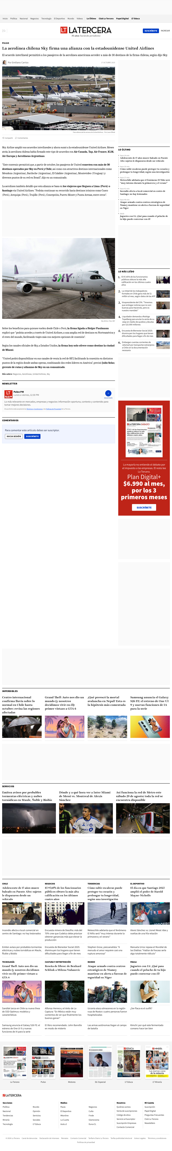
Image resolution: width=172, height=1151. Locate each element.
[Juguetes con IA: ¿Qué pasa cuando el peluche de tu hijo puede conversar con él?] (150, 992)
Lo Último (91, 18)
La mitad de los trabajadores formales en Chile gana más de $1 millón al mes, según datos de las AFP (138, 294)
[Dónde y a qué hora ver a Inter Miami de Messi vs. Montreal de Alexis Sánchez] (86, 818)
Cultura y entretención (58, 962)
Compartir (9, 138)
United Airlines (39, 374)
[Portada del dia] (144, 455)
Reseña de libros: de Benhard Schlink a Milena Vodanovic (63, 968)
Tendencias (94, 883)
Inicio (5, 18)
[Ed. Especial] (100, 1078)
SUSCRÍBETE (144, 507)
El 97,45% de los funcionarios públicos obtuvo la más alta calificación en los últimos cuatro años (136, 280)
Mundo (71, 18)
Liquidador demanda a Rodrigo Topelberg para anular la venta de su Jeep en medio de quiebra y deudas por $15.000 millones (138, 320)
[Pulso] (43, 1078)
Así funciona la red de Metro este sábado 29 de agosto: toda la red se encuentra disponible (139, 796)
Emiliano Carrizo (20, 62)
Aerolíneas (27, 374)
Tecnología (46, 18)
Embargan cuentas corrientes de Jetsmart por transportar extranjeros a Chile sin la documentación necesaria (138, 346)
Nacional (24, 18)
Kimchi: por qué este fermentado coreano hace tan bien (146, 1027)
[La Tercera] (15, 1078)
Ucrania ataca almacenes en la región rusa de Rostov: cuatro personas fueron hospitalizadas (107, 1011)
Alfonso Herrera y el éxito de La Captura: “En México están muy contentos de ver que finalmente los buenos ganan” (63, 1013)
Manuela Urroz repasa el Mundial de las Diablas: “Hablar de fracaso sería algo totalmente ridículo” (148, 950)
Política (13, 18)
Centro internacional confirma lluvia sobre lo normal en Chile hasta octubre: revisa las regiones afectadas (21, 705)
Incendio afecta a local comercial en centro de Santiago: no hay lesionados (142, 192)
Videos (80, 18)
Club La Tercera (106, 18)
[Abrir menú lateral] (4, 31)
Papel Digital (122, 18)
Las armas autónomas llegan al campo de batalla (107, 1027)
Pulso (5, 43)
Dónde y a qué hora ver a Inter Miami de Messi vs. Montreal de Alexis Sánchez (84, 796)
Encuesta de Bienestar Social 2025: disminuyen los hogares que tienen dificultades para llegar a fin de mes (137, 333)
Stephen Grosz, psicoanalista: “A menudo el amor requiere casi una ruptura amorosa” (105, 950)
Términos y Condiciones (34, 409)
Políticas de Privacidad (53, 409)
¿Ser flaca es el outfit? (141, 1008)
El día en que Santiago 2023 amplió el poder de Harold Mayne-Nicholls (147, 892)
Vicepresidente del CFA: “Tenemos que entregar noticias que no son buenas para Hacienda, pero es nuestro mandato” (137, 306)
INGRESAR (165, 30)
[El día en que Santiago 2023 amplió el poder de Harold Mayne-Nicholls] (150, 913)
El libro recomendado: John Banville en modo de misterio (63, 1027)
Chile (5, 883)
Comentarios (23, 138)
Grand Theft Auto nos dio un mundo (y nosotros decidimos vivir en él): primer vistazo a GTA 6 (64, 703)
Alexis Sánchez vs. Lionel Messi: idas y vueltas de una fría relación (149, 932)
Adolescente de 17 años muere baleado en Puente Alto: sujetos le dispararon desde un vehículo (144, 159)
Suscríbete (33, 436)
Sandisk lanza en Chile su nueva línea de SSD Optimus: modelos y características (21, 1011)
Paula (133, 962)
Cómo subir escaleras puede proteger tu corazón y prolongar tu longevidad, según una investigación (144, 170)
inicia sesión (14, 436)
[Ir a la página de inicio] (86, 31)
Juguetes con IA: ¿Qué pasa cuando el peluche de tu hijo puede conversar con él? (144, 217)
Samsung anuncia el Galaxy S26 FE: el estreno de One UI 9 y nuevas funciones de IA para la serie (149, 703)
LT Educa (135, 18)
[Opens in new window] (72, 1078)
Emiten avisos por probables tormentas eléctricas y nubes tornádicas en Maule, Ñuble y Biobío (27, 796)
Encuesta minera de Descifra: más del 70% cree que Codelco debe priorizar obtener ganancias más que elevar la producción (63, 935)
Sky (48, 374)
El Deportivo (59, 18)
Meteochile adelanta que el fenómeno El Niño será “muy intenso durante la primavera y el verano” (145, 181)
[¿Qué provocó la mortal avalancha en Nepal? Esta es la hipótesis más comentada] (107, 727)
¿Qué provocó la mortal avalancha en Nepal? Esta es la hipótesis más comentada (107, 701)
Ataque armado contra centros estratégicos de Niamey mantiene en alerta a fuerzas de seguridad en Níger (144, 205)
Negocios (34, 18)
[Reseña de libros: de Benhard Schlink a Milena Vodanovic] (64, 992)
